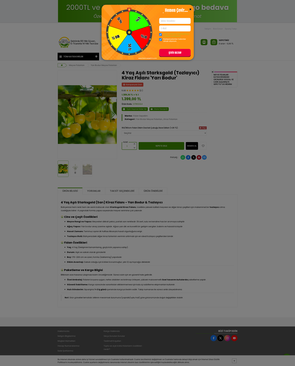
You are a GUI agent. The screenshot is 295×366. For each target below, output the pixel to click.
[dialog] (147, 183)
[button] (175, 53)
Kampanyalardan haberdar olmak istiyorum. (174, 40)
